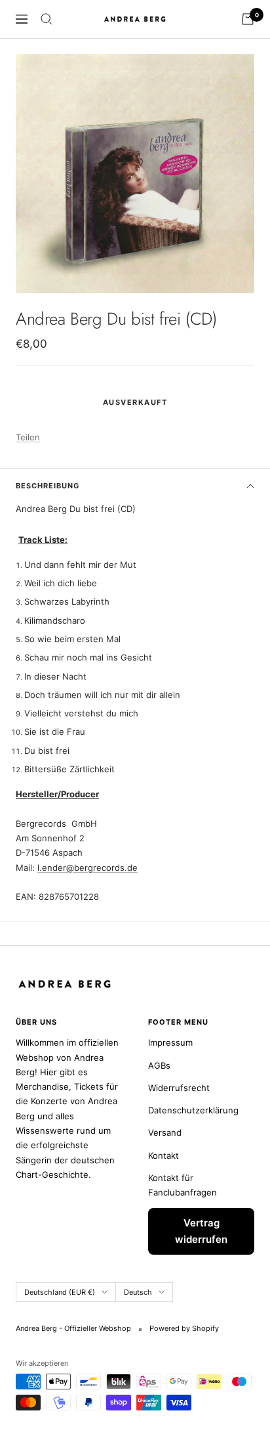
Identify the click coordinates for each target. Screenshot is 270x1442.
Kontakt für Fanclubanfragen (182, 1185)
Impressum (170, 1042)
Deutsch (138, 1292)
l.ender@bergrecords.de (87, 867)
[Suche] (46, 19)
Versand (165, 1132)
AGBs (159, 1065)
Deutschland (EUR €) (59, 1292)
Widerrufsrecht (179, 1087)
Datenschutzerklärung (193, 1110)
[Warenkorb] (247, 19)
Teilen (28, 437)
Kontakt (163, 1155)
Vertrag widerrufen (201, 1231)
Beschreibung (47, 485)
